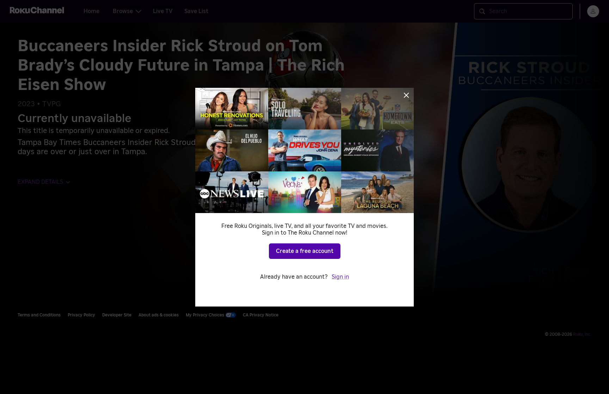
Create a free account (304, 251)
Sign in (340, 277)
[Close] (406, 95)
